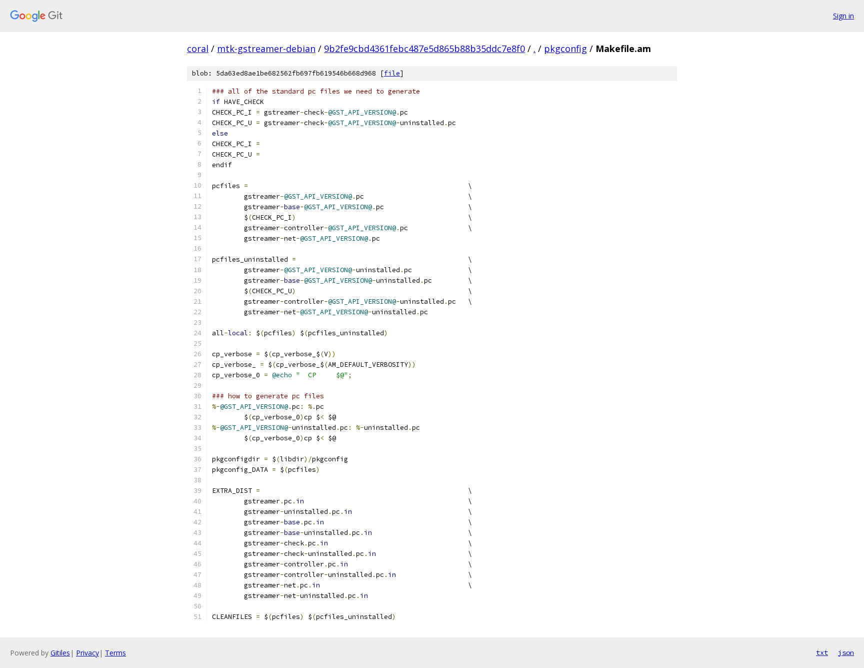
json (846, 652)
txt (822, 652)
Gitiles (60, 652)
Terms (115, 652)
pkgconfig (565, 49)
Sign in (843, 16)
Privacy (87, 652)
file (392, 73)
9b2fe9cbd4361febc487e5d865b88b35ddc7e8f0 (424, 49)
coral (197, 49)
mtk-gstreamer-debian (266, 49)
